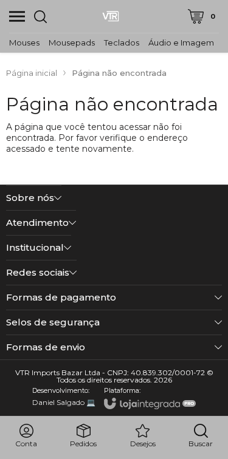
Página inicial (31, 73)
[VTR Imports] (110, 16)
